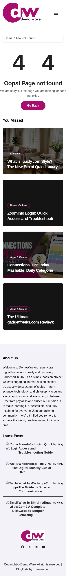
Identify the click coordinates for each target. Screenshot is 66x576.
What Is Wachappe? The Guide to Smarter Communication (35, 487)
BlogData (22, 569)
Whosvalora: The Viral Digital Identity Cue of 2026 (35, 468)
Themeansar (41, 569)
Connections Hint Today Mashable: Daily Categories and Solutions (31, 270)
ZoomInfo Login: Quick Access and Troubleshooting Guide (32, 218)
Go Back (33, 105)
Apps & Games (18, 257)
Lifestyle (15, 153)
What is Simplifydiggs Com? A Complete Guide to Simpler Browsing (35, 509)
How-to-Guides (18, 205)
